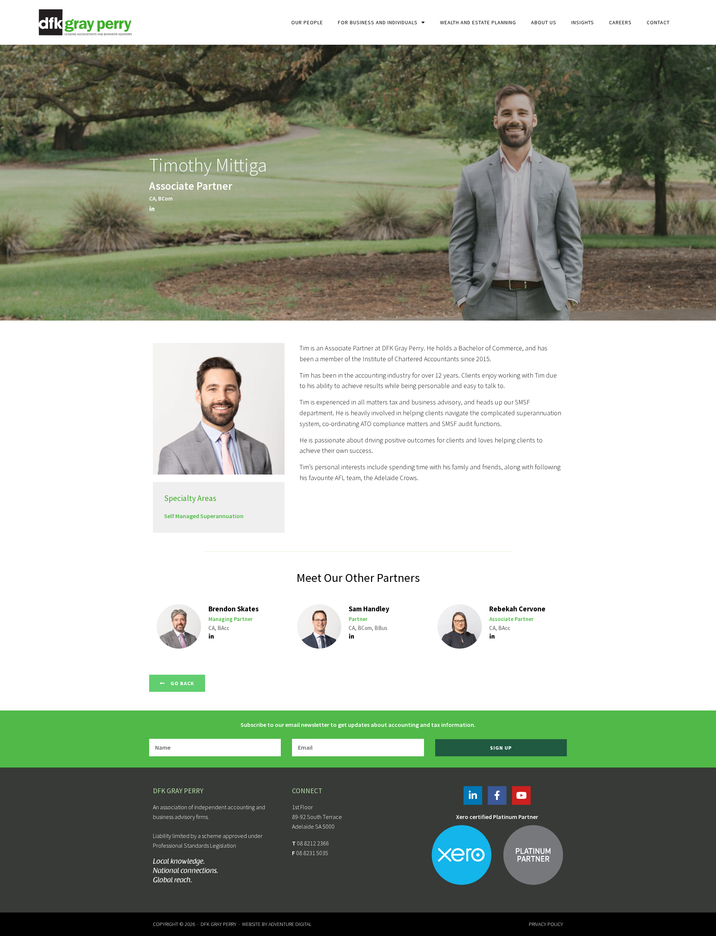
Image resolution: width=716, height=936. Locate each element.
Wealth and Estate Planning (478, 22)
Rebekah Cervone (517, 608)
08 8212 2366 (313, 843)
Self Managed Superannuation (204, 516)
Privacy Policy (546, 924)
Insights (582, 22)
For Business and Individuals (378, 22)
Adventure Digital (289, 924)
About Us (543, 22)
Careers (620, 22)
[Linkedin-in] (473, 795)
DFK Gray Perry (218, 924)
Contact (658, 22)
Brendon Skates (233, 608)
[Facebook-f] (497, 795)
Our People (307, 22)
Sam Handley (369, 608)
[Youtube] (521, 795)
